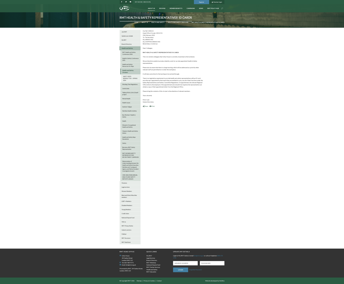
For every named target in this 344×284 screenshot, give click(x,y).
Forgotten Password (195, 269)
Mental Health (126, 98)
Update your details (127, 36)
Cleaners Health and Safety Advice (130, 132)
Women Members (127, 191)
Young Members (126, 209)
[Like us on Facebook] (122, 2)
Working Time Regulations (130, 84)
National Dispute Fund (128, 217)
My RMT (124, 40)
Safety (124, 143)
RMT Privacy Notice (127, 226)
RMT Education (151, 272)
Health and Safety (158, 22)
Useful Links (125, 88)
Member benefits (176, 8)
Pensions (124, 183)
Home (136, 22)
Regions (162, 8)
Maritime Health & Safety (129, 111)
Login (180, 270)
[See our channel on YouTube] (130, 2)
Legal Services (150, 258)
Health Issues (126, 102)
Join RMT (124, 32)
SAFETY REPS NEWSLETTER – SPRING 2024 (130, 78)
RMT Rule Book (126, 242)
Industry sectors (126, 230)
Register (201, 2)
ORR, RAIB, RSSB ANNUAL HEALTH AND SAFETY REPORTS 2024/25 (130, 177)
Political (124, 234)
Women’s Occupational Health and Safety (129, 126)
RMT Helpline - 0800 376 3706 (143, 2)
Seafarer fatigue (127, 107)
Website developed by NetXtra (214, 281)
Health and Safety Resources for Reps (128, 65)
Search (222, 8)
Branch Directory (127, 44)
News (201, 8)
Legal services (126, 187)
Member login (217, 2)
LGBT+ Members (126, 201)
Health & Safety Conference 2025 (130, 59)
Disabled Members (127, 205)
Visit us (124, 222)
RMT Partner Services (153, 267)
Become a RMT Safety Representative (128, 148)
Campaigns (191, 8)
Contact (159, 281)
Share (146, 106)
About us (145, 22)
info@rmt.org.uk (131, 265)
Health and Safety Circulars (178, 22)
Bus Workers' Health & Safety (128, 116)
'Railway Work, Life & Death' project (130, 93)
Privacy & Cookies (149, 281)
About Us (151, 8)
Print (153, 106)
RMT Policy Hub (213, 8)
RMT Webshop (151, 262)
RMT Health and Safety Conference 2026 (129, 53)
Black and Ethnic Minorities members (129, 196)
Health (124, 121)
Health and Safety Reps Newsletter (129, 138)
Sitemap (139, 281)
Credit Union (125, 213)
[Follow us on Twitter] (126, 2)
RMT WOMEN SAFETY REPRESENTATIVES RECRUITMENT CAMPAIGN (130, 155)
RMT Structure (126, 238)
